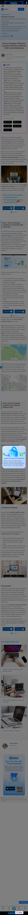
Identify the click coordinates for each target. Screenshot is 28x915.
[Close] (4, 447)
